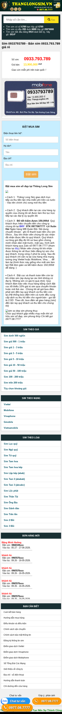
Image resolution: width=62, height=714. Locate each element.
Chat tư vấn (16, 701)
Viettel (7, 404)
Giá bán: (16, 64)
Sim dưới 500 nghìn (14, 335)
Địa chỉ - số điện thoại (14, 675)
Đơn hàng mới (31, 535)
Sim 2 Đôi (9, 520)
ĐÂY (22, 226)
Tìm (52, 20)
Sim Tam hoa (11, 461)
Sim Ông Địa (10, 502)
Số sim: (15, 59)
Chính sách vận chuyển (15, 629)
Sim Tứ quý (10, 455)
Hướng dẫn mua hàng (14, 618)
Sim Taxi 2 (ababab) (14, 479)
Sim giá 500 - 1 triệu (14, 341)
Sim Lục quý (10, 443)
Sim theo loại (31, 437)
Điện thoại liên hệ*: (13, 133)
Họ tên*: (8, 146)
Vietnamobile (11, 428)
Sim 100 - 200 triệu (14, 376)
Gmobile (8, 422)
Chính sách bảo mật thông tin (17, 635)
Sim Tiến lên (10, 514)
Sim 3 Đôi (9, 526)
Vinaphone (9, 416)
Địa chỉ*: (8, 158)
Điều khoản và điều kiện (15, 623)
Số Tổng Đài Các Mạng (14, 663)
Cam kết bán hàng (12, 612)
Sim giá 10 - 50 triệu (14, 365)
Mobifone (9, 410)
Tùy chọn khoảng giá (15, 388)
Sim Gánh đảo (11, 508)
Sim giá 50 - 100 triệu (15, 371)
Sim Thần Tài (11, 496)
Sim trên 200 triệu (13, 382)
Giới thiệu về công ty (13, 669)
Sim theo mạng (31, 398)
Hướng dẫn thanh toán (14, 680)
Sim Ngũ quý (11, 449)
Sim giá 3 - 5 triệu (13, 353)
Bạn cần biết (31, 606)
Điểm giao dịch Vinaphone (16, 652)
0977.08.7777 (48, 701)
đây (17, 248)
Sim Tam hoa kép (13, 467)
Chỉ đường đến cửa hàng (15, 686)
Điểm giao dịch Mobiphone (16, 657)
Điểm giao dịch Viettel (14, 646)
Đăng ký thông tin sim (14, 640)
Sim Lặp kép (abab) (14, 473)
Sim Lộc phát (11, 490)
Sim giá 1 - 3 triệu (13, 347)
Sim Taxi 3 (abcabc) (14, 485)
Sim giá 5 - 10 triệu (14, 359)
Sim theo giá (31, 329)
